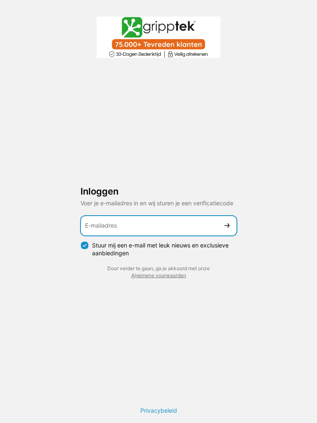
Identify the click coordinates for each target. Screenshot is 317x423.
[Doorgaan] (227, 226)
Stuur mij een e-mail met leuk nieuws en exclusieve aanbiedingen (160, 249)
